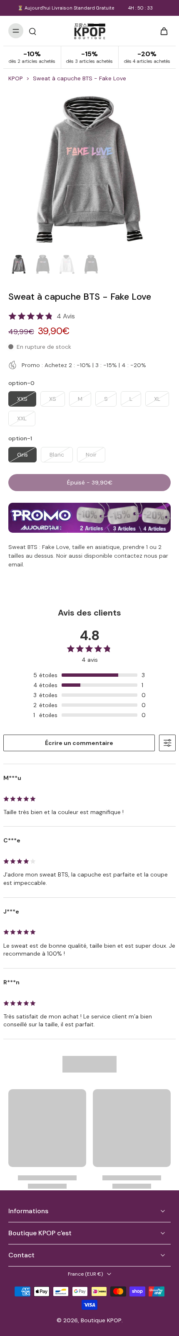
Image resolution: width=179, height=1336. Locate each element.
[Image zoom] (89, 169)
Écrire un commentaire (79, 743)
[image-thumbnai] (18, 264)
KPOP (15, 78)
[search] (32, 30)
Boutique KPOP (101, 1320)
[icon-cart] (161, 30)
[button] (89, 483)
